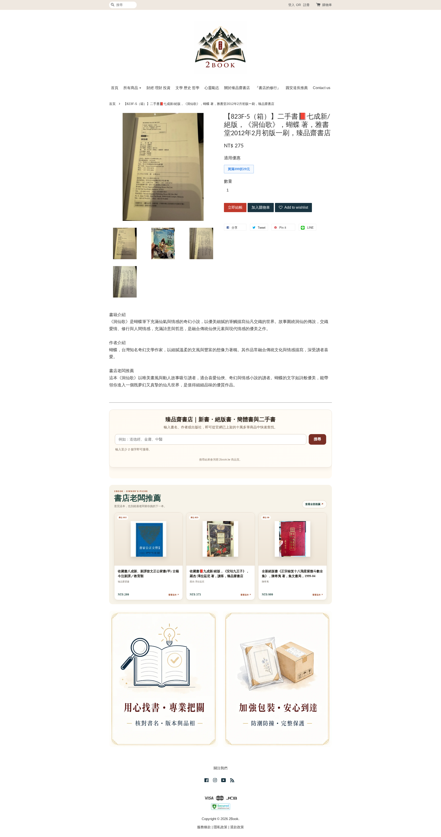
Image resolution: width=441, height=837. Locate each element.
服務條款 (204, 827)
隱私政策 (220, 827)
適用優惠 (232, 158)
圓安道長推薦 (297, 88)
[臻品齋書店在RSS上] (232, 781)
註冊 (306, 5)
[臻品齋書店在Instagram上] (215, 781)
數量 (228, 181)
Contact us (321, 88)
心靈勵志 (211, 88)
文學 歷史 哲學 (187, 88)
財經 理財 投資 (158, 88)
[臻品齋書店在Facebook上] (206, 781)
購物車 (327, 5)
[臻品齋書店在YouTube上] (223, 781)
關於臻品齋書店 (237, 88)
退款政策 (237, 827)
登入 (291, 5)
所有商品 (131, 88)
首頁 (114, 88)
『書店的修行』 (268, 88)
